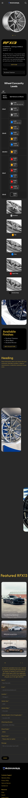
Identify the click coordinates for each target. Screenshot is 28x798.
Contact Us (4, 785)
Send (5, 758)
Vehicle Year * (5, 701)
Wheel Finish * (5, 736)
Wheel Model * (5, 729)
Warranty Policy (5, 778)
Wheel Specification (6, 722)
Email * (3, 687)
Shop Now (14, 64)
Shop (2, 792)
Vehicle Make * (5, 708)
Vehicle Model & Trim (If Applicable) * (11, 715)
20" (3, 91)
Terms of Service (6, 783)
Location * (4, 694)
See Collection (10, 346)
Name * (3, 680)
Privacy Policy (5, 780)
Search (3, 795)
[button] (2, 3)
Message (3, 743)
